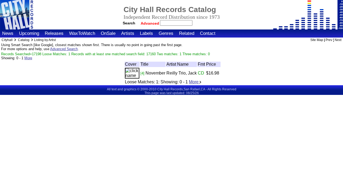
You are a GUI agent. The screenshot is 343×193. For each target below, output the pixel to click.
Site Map (316, 40)
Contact (207, 33)
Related (186, 33)
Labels (146, 33)
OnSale (108, 33)
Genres (166, 33)
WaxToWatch (82, 33)
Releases (54, 33)
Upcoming (29, 33)
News (7, 33)
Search (129, 23)
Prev (329, 40)
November (155, 73)
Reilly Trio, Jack (181, 73)
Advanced (150, 23)
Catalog (23, 40)
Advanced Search (64, 49)
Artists (127, 33)
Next (338, 40)
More (28, 58)
